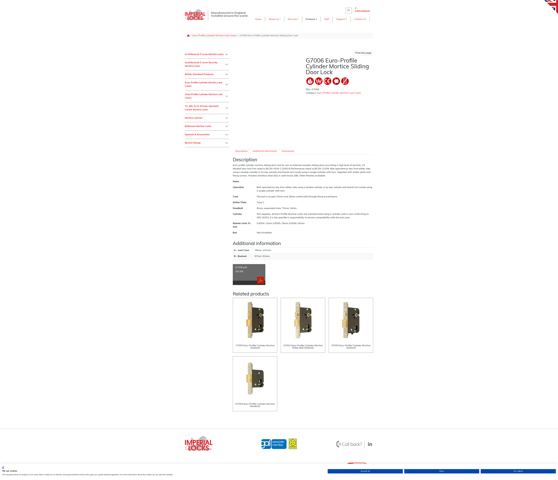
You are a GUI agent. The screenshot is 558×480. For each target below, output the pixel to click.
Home (258, 19)
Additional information (265, 151)
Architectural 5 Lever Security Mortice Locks (201, 64)
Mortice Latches (193, 118)
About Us (274, 19)
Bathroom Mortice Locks (198, 126)
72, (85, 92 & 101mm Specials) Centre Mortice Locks (202, 108)
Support (340, 19)
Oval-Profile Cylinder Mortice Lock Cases (203, 96)
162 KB (241, 269)
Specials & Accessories (197, 134)
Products (310, 19)
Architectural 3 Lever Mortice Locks (204, 54)
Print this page (363, 53)
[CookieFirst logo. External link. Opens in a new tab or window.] (3, 467)
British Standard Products (199, 74)
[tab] (241, 151)
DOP (326, 19)
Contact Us (360, 19)
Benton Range (193, 143)
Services (292, 19)
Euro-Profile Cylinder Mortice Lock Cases (214, 35)
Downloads (288, 151)
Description (241, 151)
